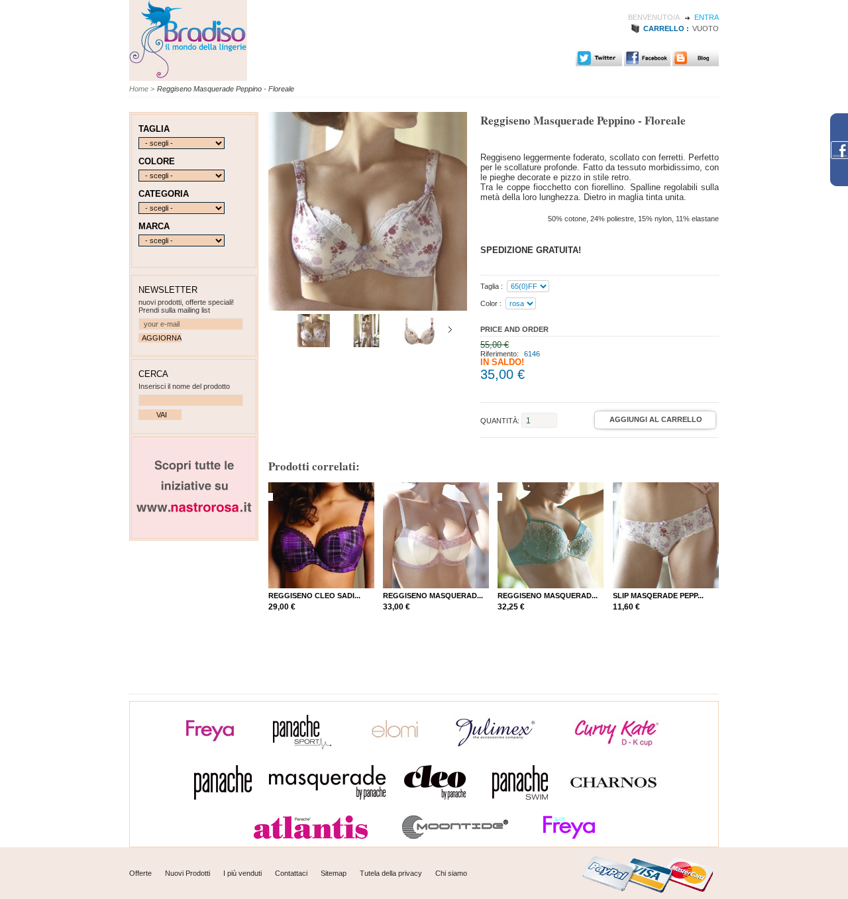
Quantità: (499, 421)
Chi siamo (451, 873)
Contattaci (291, 873)
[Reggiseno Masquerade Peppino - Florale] (313, 344)
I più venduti (242, 873)
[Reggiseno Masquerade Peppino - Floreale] (366, 344)
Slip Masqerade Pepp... (658, 596)
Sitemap (333, 873)
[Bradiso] (188, 76)
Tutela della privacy (391, 873)
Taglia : (491, 286)
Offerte (140, 873)
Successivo (450, 330)
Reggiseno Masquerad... (433, 596)
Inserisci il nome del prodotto (184, 386)
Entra (706, 17)
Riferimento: (500, 354)
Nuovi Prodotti (187, 873)
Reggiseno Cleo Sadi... (314, 596)
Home (138, 89)
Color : (491, 303)
